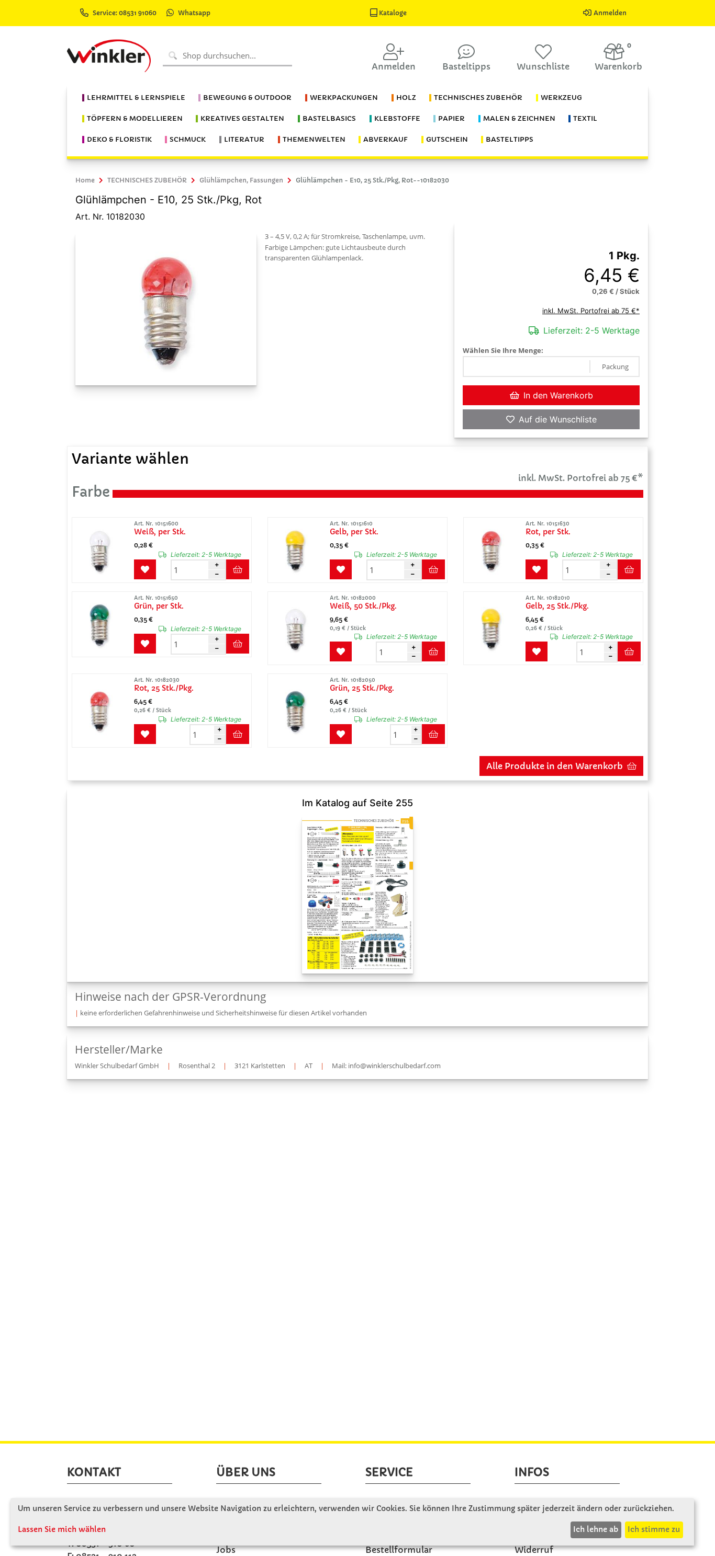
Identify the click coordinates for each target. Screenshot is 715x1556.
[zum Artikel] (102, 550)
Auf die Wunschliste (558, 419)
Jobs (226, 1549)
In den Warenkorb (558, 395)
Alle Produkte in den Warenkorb (554, 766)
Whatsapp (194, 13)
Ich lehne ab (595, 1529)
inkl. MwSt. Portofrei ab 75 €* (591, 310)
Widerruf (534, 1549)
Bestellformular (398, 1549)
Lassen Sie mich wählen (62, 1529)
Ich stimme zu (654, 1529)
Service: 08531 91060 (125, 13)
